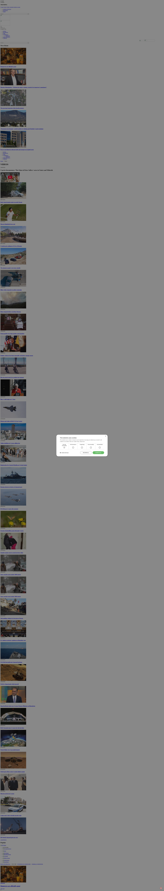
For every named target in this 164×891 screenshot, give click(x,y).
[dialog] (82, 445)
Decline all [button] (86, 452)
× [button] (105, 436)
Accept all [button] (98, 452)
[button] (64, 452)
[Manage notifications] (161, 888)
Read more (82, 441)
